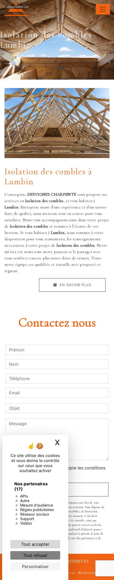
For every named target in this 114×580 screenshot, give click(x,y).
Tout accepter (35, 544)
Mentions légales (92, 572)
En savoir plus (74, 285)
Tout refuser (35, 555)
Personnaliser (35, 566)
